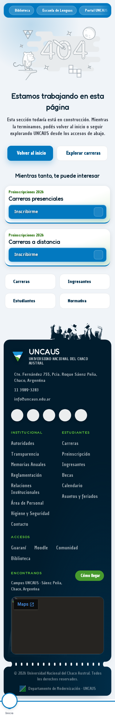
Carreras (70, 443)
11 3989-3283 (26, 390)
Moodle (41, 548)
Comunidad (67, 548)
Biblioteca (20, 558)
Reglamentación (26, 475)
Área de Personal (27, 503)
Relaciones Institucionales (25, 489)
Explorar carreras (83, 153)
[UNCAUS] (67, 709)
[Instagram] (33, 415)
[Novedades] (86, 709)
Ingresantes (73, 464)
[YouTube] (49, 415)
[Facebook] (17, 415)
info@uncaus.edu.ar (32, 399)
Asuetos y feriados (80, 496)
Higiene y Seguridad (30, 513)
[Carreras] (29, 709)
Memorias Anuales (28, 464)
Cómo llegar (90, 575)
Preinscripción (76, 454)
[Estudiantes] (48, 709)
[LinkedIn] (81, 415)
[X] (65, 415)
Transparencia (25, 454)
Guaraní (18, 548)
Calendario (72, 486)
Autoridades (22, 443)
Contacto (19, 524)
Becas (67, 475)
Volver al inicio (31, 153)
